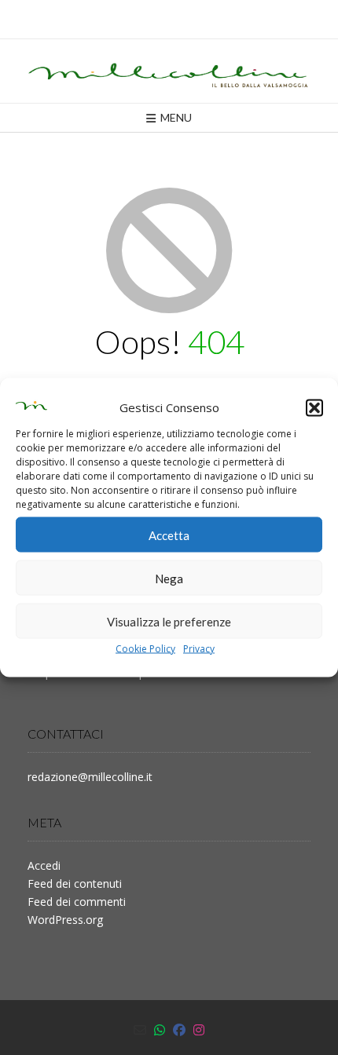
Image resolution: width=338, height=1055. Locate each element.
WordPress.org (65, 919)
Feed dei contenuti (75, 883)
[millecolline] (169, 71)
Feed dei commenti (77, 901)
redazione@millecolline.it (90, 776)
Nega (169, 578)
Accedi (44, 865)
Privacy (199, 648)
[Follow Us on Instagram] (199, 1030)
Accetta (169, 535)
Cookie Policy (145, 648)
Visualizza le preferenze (169, 621)
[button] (314, 407)
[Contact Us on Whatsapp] (159, 1030)
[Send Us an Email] (140, 1030)
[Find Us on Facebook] (179, 1030)
